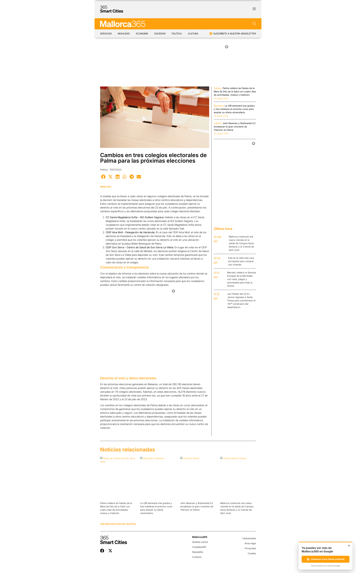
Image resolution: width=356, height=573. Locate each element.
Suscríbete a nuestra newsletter (234, 33)
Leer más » (104, 517)
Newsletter (197, 552)
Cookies (252, 553)
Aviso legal (250, 543)
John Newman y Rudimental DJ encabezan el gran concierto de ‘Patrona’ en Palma (196, 506)
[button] (103, 177)
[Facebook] (102, 551)
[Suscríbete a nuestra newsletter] (210, 33)
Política (177, 33)
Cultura (193, 33)
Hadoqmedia (249, 538)
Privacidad (250, 548)
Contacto (197, 557)
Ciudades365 (199, 547)
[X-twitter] (110, 551)
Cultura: (218, 88)
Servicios (106, 33)
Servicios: (219, 105)
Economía (142, 33)
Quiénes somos (200, 542)
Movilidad (124, 33)
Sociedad (160, 33)
